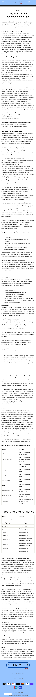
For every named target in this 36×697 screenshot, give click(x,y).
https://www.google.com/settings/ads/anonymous (17, 243)
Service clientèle (18, 673)
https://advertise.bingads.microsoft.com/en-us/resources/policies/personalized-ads (16, 248)
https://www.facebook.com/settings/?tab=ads (16, 239)
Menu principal (18, 679)
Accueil (17, 10)
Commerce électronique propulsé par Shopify (18, 695)
